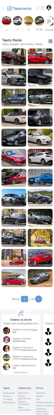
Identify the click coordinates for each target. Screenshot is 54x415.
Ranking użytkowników (24, 397)
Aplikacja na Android (45, 405)
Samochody (27, 44)
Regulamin (41, 393)
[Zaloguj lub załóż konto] (49, 8)
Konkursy (7, 396)
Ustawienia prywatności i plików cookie (42, 411)
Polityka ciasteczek (44, 402)
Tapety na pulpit (10, 44)
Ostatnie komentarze (23, 403)
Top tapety (8, 399)
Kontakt (39, 396)
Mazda (39, 44)
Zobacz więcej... (21, 372)
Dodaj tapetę (9, 393)
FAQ (38, 399)
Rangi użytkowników (24, 408)
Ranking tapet (9, 402)
